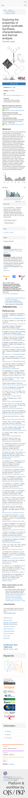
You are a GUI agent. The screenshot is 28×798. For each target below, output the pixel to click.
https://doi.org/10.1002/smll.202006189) (12, 401)
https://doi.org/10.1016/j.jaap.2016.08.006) (13, 558)
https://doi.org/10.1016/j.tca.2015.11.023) (13, 450)
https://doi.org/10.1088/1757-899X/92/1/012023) (9, 579)
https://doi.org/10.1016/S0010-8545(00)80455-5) (10, 562)
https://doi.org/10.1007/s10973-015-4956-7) (13, 572)
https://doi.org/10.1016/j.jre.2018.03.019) (13, 504)
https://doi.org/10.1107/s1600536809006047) (14, 334)
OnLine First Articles (9, 633)
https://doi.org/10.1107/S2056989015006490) (14, 361)
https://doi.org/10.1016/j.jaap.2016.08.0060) (13, 521)
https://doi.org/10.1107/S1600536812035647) (14, 347)
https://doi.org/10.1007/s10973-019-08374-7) (14, 530)
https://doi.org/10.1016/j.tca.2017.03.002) (13, 467)
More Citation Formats (10, 220)
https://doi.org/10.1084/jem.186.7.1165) (15, 375)
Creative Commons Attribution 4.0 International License (13, 250)
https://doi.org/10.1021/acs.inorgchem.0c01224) (14, 430)
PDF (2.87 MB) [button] (14, 84)
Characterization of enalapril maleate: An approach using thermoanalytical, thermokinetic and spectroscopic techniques (15, 596)
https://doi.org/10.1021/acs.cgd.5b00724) (13, 408)
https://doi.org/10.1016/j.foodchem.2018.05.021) (15, 537)
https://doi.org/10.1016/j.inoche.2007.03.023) (14, 425)
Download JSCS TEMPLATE (11, 622)
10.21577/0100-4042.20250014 (10, 293)
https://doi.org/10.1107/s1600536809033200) (14, 340)
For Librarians (8, 738)
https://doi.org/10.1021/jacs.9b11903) (12, 441)
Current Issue (7, 636)
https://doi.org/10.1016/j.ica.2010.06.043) (13, 414)
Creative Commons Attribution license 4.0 (14, 262)
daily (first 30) (18, 201)
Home (5, 10)
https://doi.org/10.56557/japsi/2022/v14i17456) (14, 381)
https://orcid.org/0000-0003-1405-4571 (14, 124)
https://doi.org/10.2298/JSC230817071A (13, 95)
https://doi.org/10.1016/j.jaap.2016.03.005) (13, 512)
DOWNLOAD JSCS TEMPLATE (11, 646)
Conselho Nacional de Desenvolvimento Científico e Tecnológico (15, 298)
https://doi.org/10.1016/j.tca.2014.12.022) (13, 481)
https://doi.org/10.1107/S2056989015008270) (14, 318)
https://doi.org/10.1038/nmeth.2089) (11, 542)
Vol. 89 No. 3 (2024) (10, 12)
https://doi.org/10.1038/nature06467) (12, 436)
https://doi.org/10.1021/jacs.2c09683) (12, 396)
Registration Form (8, 618)
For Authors (8, 734)
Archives (10, 10)
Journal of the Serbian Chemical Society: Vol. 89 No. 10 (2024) (15, 599)
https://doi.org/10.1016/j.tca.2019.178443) (13, 495)
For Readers (8, 731)
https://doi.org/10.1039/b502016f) (11, 368)
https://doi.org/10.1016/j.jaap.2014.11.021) (13, 474)
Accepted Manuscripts (9, 631)
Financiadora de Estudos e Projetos (14, 302)
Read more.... (7, 270)
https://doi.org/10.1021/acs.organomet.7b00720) (15, 385)
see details (11, 764)
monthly (23, 201)
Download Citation (9, 223)
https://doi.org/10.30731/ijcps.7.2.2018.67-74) (14, 324)
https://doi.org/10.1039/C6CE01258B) (12, 389)
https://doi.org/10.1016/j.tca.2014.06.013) (13, 488)
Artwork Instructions (8, 629)
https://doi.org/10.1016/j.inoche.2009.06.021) (14, 419)
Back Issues (6, 638)
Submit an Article (8, 620)
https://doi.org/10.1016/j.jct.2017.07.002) (13, 549)
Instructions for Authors (9, 626)
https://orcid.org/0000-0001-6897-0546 (14, 110)
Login (25, 1)
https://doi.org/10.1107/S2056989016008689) (14, 354)
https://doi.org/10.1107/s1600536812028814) (14, 329)
